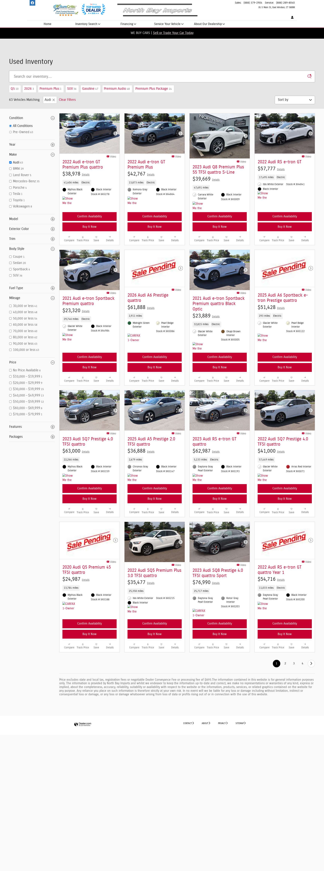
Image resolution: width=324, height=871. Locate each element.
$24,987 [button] (75, 579)
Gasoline (90, 88)
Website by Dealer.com (82, 724)
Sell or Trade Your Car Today (173, 33)
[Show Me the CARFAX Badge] (69, 201)
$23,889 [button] (206, 315)
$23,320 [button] (75, 310)
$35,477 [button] (141, 582)
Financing (127, 24)
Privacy (222, 723)
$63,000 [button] (75, 451)
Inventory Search (86, 24)
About (205, 723)
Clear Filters (67, 100)
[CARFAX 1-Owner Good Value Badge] (69, 606)
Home (47, 24)
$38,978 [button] (75, 173)
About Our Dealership (208, 24)
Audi (48, 100)
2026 (29, 88)
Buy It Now (89, 226)
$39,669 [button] (206, 179)
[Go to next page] (311, 663)
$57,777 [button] (271, 168)
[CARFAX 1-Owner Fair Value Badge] (200, 613)
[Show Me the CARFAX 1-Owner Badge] (135, 201)
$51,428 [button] (271, 307)
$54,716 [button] (271, 579)
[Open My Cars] (291, 18)
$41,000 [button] (271, 451)
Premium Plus (51, 88)
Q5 (15, 88)
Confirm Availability (89, 216)
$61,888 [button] (141, 307)
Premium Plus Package (153, 88)
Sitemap (240, 723)
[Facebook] (32, 3)
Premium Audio (117, 88)
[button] (89, 182)
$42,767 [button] (141, 173)
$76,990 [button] (206, 582)
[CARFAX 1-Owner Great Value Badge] (135, 338)
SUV (71, 88)
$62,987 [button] (206, 451)
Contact (187, 723)
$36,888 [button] (141, 451)
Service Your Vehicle (167, 24)
